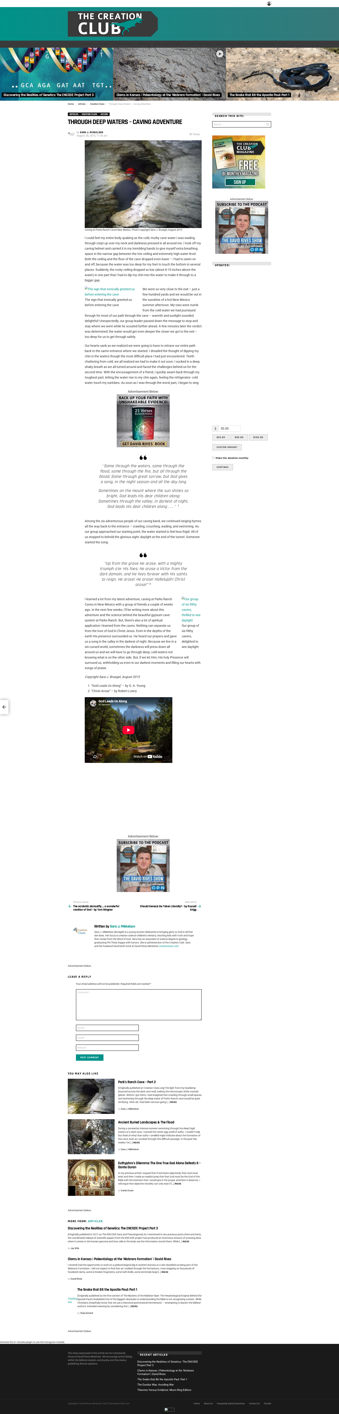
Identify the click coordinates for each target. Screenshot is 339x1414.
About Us (143, 44)
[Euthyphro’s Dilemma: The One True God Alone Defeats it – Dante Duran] (91, 1177)
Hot (70, 1302)
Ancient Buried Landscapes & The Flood (146, 1122)
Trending (72, 1298)
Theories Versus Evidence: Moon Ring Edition (164, 1390)
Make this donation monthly (232, 458)
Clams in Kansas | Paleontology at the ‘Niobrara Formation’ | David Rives (119, 1259)
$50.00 (239, 437)
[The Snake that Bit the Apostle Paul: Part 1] (282, 74)
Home (73, 44)
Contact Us (254, 1403)
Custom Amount (227, 447)
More (173, 1102)
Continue (223, 467)
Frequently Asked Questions (231, 1403)
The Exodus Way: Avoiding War (155, 1384)
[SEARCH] (284, 44)
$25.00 (221, 437)
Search (267, 125)
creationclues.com (169, 946)
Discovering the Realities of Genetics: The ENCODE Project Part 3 (113, 1228)
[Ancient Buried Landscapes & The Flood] (91, 1136)
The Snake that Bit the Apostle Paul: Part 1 (107, 1289)
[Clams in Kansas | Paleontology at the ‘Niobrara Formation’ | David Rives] (169, 74)
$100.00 (258, 437)
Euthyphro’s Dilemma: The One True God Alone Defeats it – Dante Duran (159, 1165)
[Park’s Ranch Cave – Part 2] (91, 1096)
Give (157, 44)
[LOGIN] (269, 3)
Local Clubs (173, 44)
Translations (122, 44)
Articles (87, 44)
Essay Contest (264, 44)
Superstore (224, 44)
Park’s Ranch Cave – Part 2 (137, 1082)
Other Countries (198, 44)
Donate (267, 1403)
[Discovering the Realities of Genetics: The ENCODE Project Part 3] (56, 74)
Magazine (243, 44)
